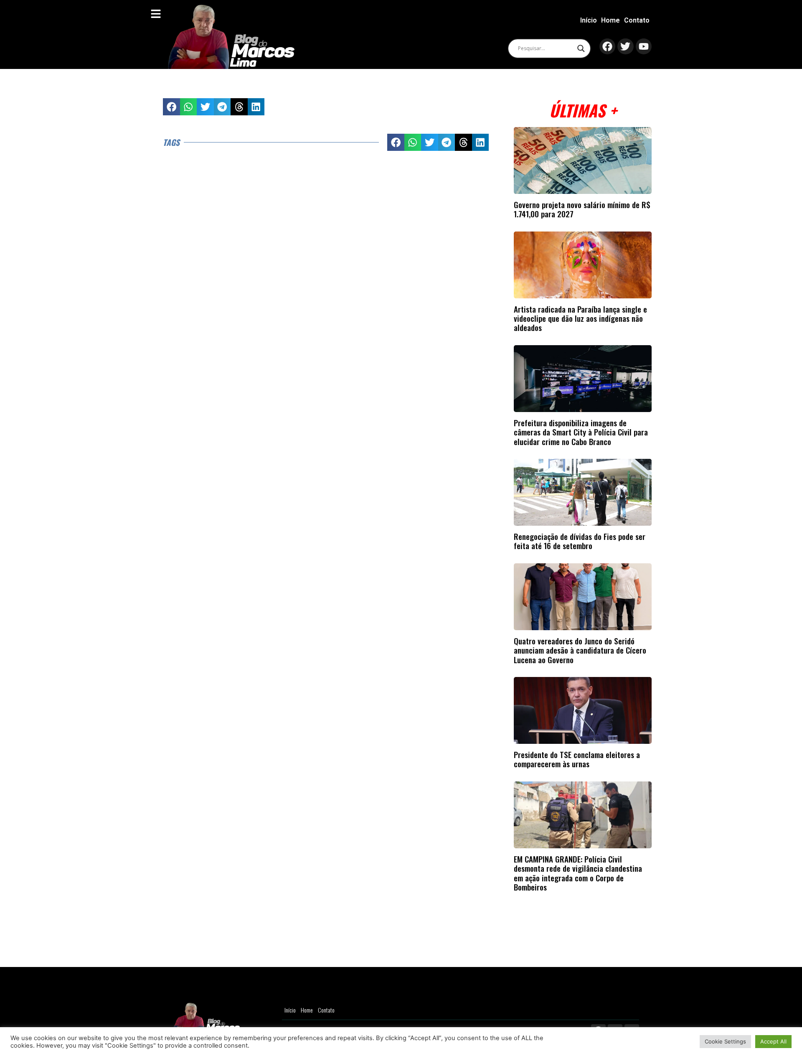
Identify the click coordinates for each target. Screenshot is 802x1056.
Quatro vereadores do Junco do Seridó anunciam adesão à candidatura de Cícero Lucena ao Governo (580, 650)
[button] (171, 106)
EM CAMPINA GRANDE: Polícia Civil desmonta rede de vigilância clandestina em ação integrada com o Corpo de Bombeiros (578, 873)
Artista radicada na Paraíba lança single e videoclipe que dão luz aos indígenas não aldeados (580, 318)
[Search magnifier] (581, 48)
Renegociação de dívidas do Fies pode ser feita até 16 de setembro (579, 541)
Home (610, 20)
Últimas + (583, 110)
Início (588, 20)
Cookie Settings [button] (725, 1041)
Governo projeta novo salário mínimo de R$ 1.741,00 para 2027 (582, 209)
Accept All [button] (773, 1041)
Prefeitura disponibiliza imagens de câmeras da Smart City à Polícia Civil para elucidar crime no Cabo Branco (581, 432)
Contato (637, 20)
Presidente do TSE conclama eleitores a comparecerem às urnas (577, 759)
